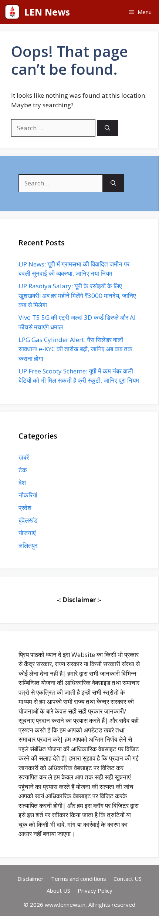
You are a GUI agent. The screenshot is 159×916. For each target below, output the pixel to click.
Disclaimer (30, 878)
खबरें (23, 457)
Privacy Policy (95, 890)
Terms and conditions (78, 878)
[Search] (107, 128)
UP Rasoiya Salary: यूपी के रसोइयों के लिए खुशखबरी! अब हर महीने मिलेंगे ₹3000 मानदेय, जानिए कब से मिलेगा (77, 295)
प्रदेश (24, 507)
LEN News (47, 12)
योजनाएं (26, 533)
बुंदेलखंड (27, 520)
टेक (22, 470)
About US (58, 890)
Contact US (128, 878)
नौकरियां (27, 495)
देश (22, 482)
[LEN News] (12, 12)
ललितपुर (27, 545)
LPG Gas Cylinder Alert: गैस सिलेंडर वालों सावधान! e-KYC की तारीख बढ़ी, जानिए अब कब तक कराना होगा (75, 349)
